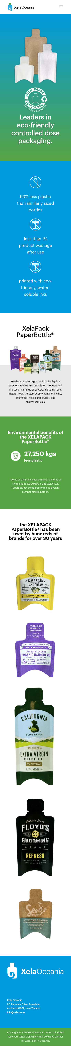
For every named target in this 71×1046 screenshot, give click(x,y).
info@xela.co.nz (16, 1012)
